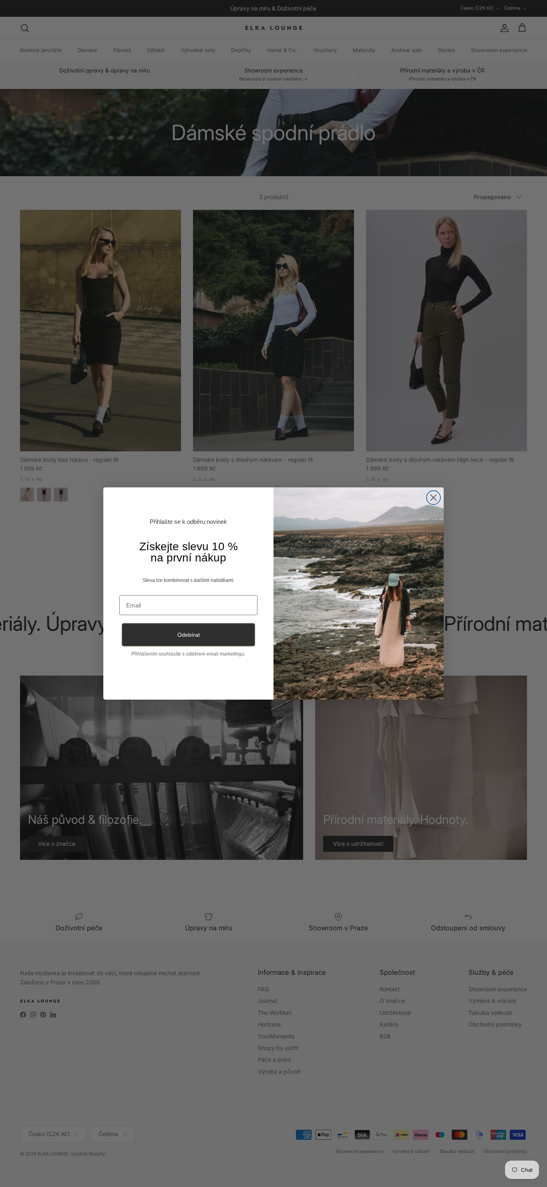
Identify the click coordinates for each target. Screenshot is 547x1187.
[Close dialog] (433, 498)
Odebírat (188, 635)
